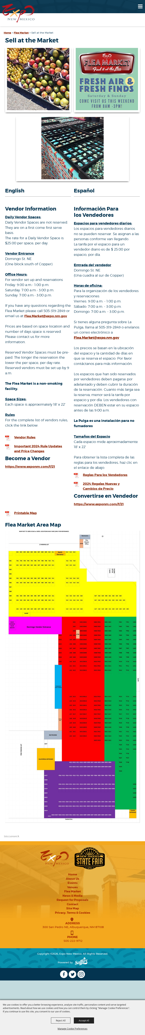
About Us (72, 879)
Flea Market (21, 32)
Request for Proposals (72, 900)
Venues (72, 887)
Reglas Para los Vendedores (105, 475)
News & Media (72, 896)
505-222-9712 (73, 941)
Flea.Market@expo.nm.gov (45, 316)
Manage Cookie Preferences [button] (72, 1028)
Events (73, 883)
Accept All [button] (84, 1020)
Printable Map (25, 513)
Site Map (72, 908)
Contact (72, 904)
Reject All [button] (61, 1020)
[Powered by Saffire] (81, 962)
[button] (38, 79)
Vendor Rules (24, 437)
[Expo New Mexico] (18, 13)
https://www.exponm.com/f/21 (30, 466)
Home (7, 32)
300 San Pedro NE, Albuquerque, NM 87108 (73, 927)
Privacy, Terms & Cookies (72, 913)
